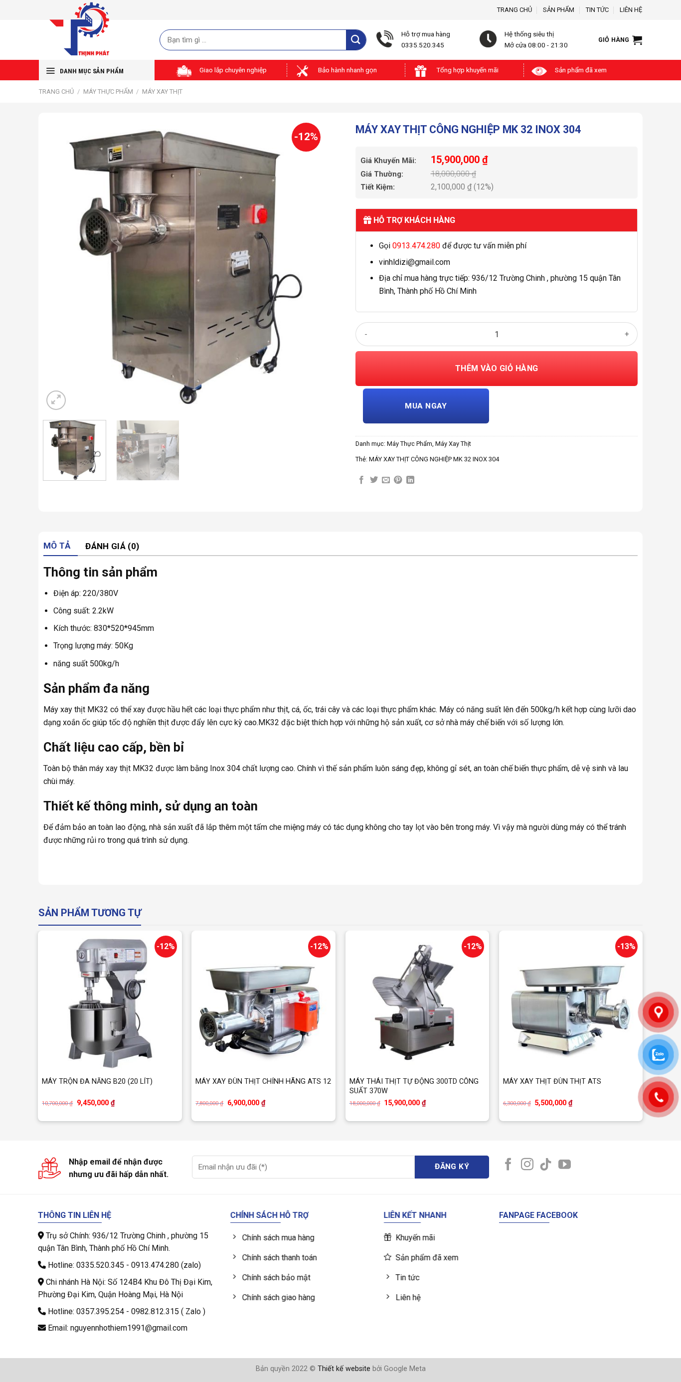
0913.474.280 (416, 245)
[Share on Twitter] (374, 480)
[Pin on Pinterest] (398, 480)
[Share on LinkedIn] (410, 480)
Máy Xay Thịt (162, 91)
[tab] (60, 546)
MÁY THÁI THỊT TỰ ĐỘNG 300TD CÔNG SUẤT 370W (414, 1086)
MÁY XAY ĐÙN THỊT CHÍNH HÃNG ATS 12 (263, 1081)
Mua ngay (426, 405)
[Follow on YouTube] (564, 1165)
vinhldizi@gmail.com (414, 262)
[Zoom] (56, 400)
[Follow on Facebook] (508, 1165)
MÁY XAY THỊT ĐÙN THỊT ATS (552, 1081)
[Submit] (356, 39)
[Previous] (61, 265)
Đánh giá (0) (112, 546)
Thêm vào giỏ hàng (496, 368)
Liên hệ (631, 9)
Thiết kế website (344, 1369)
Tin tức (597, 9)
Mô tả (57, 546)
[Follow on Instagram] (527, 1165)
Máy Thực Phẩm (108, 91)
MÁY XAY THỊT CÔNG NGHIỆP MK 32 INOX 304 (434, 459)
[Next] (307, 265)
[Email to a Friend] (386, 480)
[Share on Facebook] (361, 480)
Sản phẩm (558, 9)
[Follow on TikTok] (545, 1165)
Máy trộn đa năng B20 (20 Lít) (97, 1081)
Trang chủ (514, 9)
